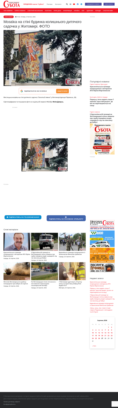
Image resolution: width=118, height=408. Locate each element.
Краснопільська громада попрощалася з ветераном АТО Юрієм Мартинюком (17, 254)
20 (102, 335)
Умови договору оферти (12, 402)
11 (96, 333)
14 (105, 333)
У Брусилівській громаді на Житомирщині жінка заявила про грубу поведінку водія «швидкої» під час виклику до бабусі (44, 255)
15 (108, 333)
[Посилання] (12, 4)
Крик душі (104, 84)
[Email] (70, 4)
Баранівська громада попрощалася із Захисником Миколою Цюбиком (72, 253)
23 (111, 335)
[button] (67, 4)
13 (102, 333)
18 (96, 335)
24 (93, 338)
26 (99, 338)
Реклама (49, 4)
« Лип (94, 346)
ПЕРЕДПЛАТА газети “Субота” (33, 4)
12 (99, 333)
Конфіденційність (9, 404)
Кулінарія (93, 97)
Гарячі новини (95, 84)
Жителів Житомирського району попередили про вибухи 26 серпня (16, 283)
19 (99, 335)
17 (93, 335)
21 (105, 335)
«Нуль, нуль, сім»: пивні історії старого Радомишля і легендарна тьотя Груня (101, 310)
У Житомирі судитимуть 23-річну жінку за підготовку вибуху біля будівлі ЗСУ (70, 283)
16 (111, 333)
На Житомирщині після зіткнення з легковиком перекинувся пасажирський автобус (43, 283)
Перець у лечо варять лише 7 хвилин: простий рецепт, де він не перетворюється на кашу (102, 102)
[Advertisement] (44, 122)
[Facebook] (77, 4)
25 (96, 338)
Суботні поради (102, 97)
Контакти (58, 4)
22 (108, 335)
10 (93, 333)
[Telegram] (81, 4)
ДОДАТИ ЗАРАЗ (62, 91)
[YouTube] (74, 4)
